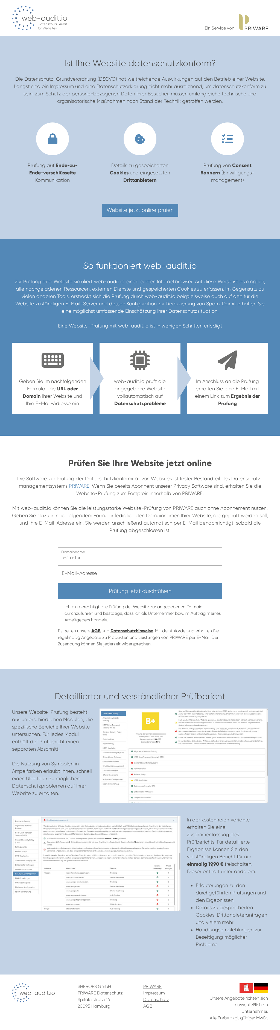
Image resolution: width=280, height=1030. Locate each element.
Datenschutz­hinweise (131, 630)
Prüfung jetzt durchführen (140, 591)
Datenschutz (156, 999)
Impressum (154, 993)
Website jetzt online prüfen (140, 210)
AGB (96, 630)
